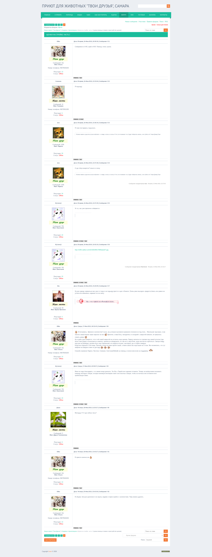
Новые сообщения (131, 21)
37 (109, 286)
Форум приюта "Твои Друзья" (52, 30)
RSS (166, 21)
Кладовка (64, 30)
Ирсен (60, 27)
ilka (58, 286)
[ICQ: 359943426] (80, 159)
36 (109, 244)
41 (108, 451)
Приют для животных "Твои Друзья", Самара (85, 6)
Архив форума (72, 30)
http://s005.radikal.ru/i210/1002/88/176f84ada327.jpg (91, 250)
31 (109, 41)
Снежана (58, 81)
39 (107, 366)
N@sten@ (58, 203)
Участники (142, 21)
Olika (58, 41)
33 (109, 123)
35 (109, 203)
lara (58, 123)
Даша (58, 407)
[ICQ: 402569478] (85, 241)
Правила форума (152, 21)
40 (108, 407)
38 (107, 326)
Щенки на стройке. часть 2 (85, 30)
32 (109, 81)
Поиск (162, 21)
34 (109, 163)
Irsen (50, 551)
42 (108, 491)
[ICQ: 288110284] (80, 78)
